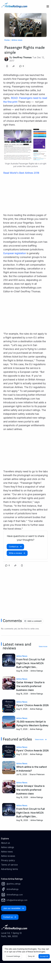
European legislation (14, 253)
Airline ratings (7, 847)
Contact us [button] (13, 546)
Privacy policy (8, 860)
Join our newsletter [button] (12, 908)
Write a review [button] (15, 553)
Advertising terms (9, 869)
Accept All (44, 956)
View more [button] (43, 646)
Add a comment (34, 621)
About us (5, 843)
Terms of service (9, 864)
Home (7, 40)
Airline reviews (8, 856)
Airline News (21, 656)
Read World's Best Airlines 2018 (21, 172)
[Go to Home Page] (14, 6)
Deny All (31, 956)
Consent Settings (13, 956)
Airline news (17, 40)
